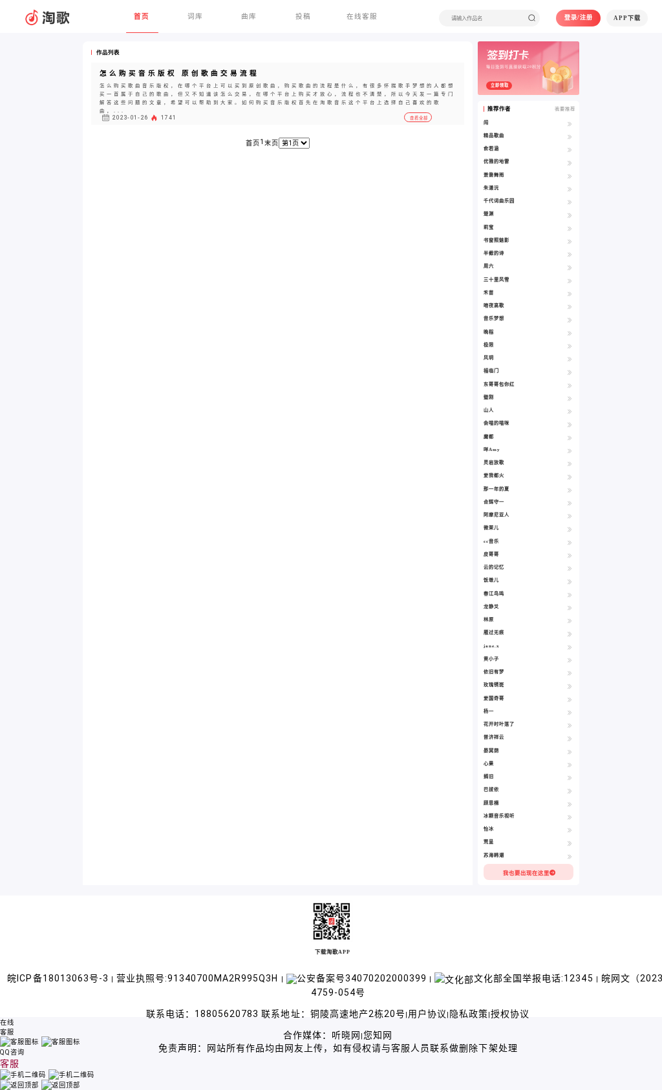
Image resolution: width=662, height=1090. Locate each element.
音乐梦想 (494, 318)
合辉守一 (494, 502)
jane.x (492, 646)
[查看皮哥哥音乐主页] (569, 555)
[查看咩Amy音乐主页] (569, 450)
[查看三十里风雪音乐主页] (569, 281)
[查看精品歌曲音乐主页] (569, 136)
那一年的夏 (496, 489)
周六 (489, 266)
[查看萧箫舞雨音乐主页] (569, 176)
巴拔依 (491, 789)
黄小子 (491, 659)
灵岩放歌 (494, 462)
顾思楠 (491, 803)
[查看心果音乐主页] (569, 764)
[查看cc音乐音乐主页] (569, 542)
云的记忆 (494, 567)
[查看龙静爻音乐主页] (569, 607)
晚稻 (489, 332)
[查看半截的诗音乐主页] (569, 254)
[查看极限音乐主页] (569, 346)
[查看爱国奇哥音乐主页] (569, 699)
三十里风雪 (496, 279)
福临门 (491, 370)
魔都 (489, 436)
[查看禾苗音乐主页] (569, 293)
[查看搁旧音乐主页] (569, 777)
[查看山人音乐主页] (569, 411)
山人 (489, 410)
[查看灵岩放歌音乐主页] (569, 463)
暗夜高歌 (494, 305)
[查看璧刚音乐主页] (569, 398)
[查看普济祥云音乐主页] (569, 738)
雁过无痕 (494, 632)
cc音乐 (491, 541)
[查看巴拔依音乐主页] (569, 790)
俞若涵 (491, 148)
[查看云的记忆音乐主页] (569, 568)
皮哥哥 (491, 554)
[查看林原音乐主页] (569, 620)
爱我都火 (494, 475)
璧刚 (489, 397)
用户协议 (427, 1014)
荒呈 (489, 841)
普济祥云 (494, 737)
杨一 (489, 711)
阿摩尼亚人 (496, 515)
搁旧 (489, 776)
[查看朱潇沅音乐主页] (569, 189)
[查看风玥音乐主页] (569, 359)
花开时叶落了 (499, 724)
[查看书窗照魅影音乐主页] (569, 241)
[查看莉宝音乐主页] (569, 228)
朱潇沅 (491, 188)
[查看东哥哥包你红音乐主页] (569, 385)
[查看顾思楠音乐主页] (569, 804)
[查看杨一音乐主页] (569, 712)
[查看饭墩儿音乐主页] (569, 581)
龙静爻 (491, 606)
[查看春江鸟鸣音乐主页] (569, 595)
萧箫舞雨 (494, 175)
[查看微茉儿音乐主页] (569, 529)
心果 (489, 763)
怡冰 (489, 829)
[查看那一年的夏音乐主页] (569, 490)
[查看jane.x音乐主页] (569, 647)
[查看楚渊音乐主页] (569, 215)
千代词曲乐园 (499, 201)
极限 (489, 345)
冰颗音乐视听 (499, 816)
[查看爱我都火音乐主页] (569, 476)
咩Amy (492, 449)
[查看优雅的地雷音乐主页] (569, 162)
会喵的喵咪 (496, 423)
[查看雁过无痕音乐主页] (569, 633)
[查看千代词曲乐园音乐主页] (569, 202)
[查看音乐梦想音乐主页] (569, 319)
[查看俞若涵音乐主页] (569, 149)
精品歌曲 (494, 135)
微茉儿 (491, 527)
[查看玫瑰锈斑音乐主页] (569, 686)
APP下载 (627, 18)
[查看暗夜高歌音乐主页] (569, 306)
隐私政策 (468, 1014)
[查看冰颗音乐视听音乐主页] (569, 817)
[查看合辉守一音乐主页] (569, 503)
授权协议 (510, 1014)
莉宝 (489, 227)
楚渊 (489, 213)
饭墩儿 (491, 580)
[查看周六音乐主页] (569, 267)
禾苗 (489, 292)
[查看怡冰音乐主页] (569, 830)
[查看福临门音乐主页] (569, 372)
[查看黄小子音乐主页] (569, 660)
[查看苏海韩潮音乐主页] (569, 856)
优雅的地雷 (496, 161)
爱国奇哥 (494, 698)
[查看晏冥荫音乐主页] (569, 752)
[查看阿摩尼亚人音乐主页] (569, 516)
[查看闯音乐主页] (569, 124)
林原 (489, 619)
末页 (271, 143)
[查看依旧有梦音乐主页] (569, 673)
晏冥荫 (491, 750)
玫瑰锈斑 (494, 684)
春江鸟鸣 (494, 593)
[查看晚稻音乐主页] (569, 333)
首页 (253, 143)
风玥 (489, 358)
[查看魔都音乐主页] (569, 438)
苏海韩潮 (494, 855)
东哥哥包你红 (499, 384)
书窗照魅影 (496, 240)
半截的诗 (494, 253)
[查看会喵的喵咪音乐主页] (569, 424)
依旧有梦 (494, 672)
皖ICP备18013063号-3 (59, 978)
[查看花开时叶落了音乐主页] (569, 725)
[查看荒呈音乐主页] (569, 843)
